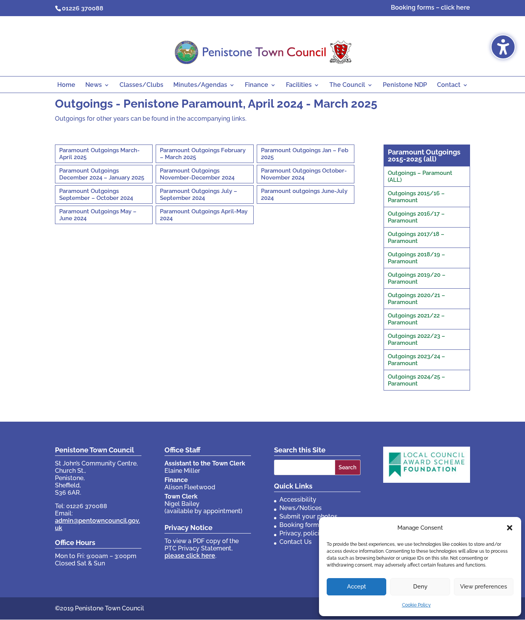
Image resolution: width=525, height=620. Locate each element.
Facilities (299, 85)
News (93, 85)
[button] (509, 528)
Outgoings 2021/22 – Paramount (416, 319)
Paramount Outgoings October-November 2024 (304, 174)
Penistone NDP (405, 85)
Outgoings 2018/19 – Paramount (416, 258)
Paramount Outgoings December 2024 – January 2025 (101, 174)
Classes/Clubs (141, 85)
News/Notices (300, 508)
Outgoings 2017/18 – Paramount (416, 237)
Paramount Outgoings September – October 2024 (96, 194)
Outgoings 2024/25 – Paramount (416, 380)
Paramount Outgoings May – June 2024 (97, 215)
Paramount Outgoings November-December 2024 (197, 174)
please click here (189, 555)
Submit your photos (308, 516)
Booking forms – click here (430, 8)
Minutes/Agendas (200, 85)
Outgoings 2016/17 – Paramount (416, 217)
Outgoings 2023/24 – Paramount (416, 360)
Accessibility (297, 499)
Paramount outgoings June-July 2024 (304, 194)
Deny (420, 586)
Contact (448, 85)
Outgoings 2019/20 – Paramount (416, 278)
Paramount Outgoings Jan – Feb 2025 (304, 154)
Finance (256, 85)
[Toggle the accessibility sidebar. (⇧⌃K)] (503, 47)
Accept (356, 586)
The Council (347, 85)
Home (66, 85)
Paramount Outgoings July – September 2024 (198, 194)
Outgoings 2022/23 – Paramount (416, 339)
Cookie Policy (416, 605)
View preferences (483, 586)
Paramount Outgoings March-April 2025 (99, 154)
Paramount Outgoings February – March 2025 (203, 154)
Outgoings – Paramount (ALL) (420, 176)
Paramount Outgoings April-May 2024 (204, 215)
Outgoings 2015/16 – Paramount (416, 197)
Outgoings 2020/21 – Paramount (416, 299)
